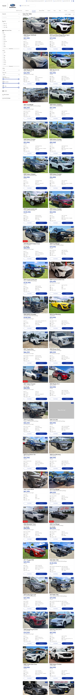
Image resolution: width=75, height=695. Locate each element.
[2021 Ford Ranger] (35, 95)
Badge (4, 68)
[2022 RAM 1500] (61, 550)
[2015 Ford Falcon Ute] (35, 445)
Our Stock (34, 10)
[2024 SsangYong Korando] (35, 620)
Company (72, 10)
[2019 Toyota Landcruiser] (35, 270)
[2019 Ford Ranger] (61, 479)
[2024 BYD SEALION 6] (61, 620)
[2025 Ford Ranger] (61, 234)
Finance (65, 10)
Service (49, 10)
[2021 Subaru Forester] (35, 374)
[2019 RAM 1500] (61, 585)
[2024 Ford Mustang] (61, 445)
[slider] (3, 79)
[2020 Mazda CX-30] (35, 60)
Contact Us (41, 83)
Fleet (60, 10)
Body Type (4, 72)
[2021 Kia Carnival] (61, 60)
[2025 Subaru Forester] (35, 129)
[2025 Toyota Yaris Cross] (35, 654)
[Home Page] (9, 5)
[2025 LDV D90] (61, 410)
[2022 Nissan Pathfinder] (35, 25)
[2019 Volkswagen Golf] (35, 585)
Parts (55, 10)
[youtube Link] (73, 1)
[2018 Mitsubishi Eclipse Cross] (35, 234)
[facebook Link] (72, 1)
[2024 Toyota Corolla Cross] (61, 270)
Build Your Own (19, 10)
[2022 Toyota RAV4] (35, 479)
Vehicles (27, 10)
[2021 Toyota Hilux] (35, 339)
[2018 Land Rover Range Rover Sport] (61, 25)
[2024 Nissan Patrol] (61, 339)
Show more (11, 48)
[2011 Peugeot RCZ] (35, 550)
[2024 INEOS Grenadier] (35, 304)
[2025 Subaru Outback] (61, 95)
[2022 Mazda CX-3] (61, 374)
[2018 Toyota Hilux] (35, 410)
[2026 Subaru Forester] (61, 654)
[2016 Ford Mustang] (61, 304)
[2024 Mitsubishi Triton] (35, 514)
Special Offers (41, 10)
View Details (29, 83)
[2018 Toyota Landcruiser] (35, 199)
